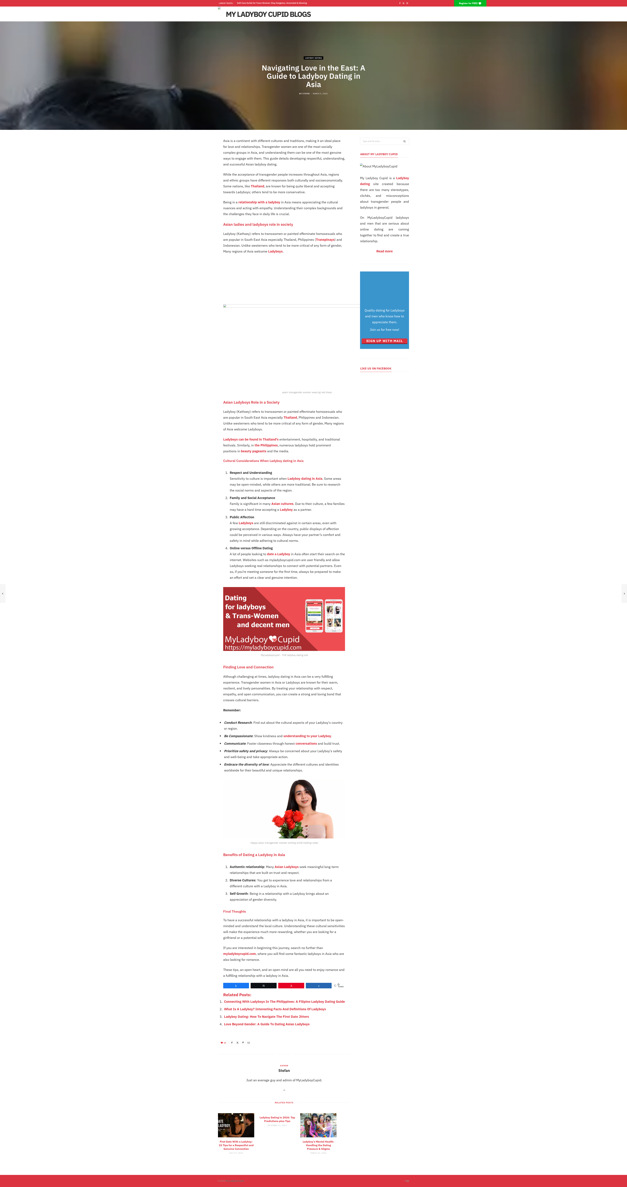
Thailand (257, 186)
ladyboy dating (313, 58)
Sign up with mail (384, 341)
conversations (306, 743)
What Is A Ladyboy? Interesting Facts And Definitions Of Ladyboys (275, 1009)
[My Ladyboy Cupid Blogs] (267, 14)
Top (407, 1180)
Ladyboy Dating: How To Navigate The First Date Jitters (266, 1016)
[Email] (248, 1042)
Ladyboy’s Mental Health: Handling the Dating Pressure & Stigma (269, 3)
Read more (384, 251)
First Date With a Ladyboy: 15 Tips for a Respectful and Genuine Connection (236, 1145)
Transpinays (325, 239)
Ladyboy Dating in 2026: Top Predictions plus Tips (277, 1119)
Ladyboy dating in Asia (305, 478)
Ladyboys (275, 251)
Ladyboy (286, 509)
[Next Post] (624, 593)
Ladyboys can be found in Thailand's (251, 439)
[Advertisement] (284, 281)
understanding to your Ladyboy (307, 736)
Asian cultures (282, 503)
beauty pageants (253, 451)
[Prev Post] (2, 593)
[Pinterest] (243, 1042)
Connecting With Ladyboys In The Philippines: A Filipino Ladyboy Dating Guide (284, 1001)
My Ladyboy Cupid (235, 1180)
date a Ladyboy (278, 554)
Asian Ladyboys (287, 867)
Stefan (306, 93)
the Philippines (266, 445)
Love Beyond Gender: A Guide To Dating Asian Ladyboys (267, 1024)
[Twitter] (237, 1042)
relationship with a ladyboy (259, 202)
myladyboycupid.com (239, 953)
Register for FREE (468, 3)
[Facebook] (231, 1042)
